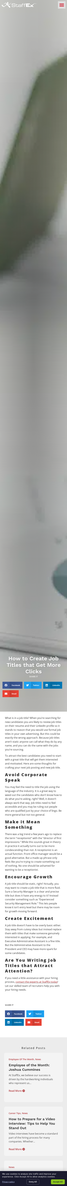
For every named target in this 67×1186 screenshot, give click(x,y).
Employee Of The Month (21, 1059)
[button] (61, 5)
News (38, 1059)
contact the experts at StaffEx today (36, 982)
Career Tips (15, 1113)
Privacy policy (8, 1182)
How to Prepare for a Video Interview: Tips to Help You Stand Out (32, 1123)
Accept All (58, 1181)
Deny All (33, 1181)
